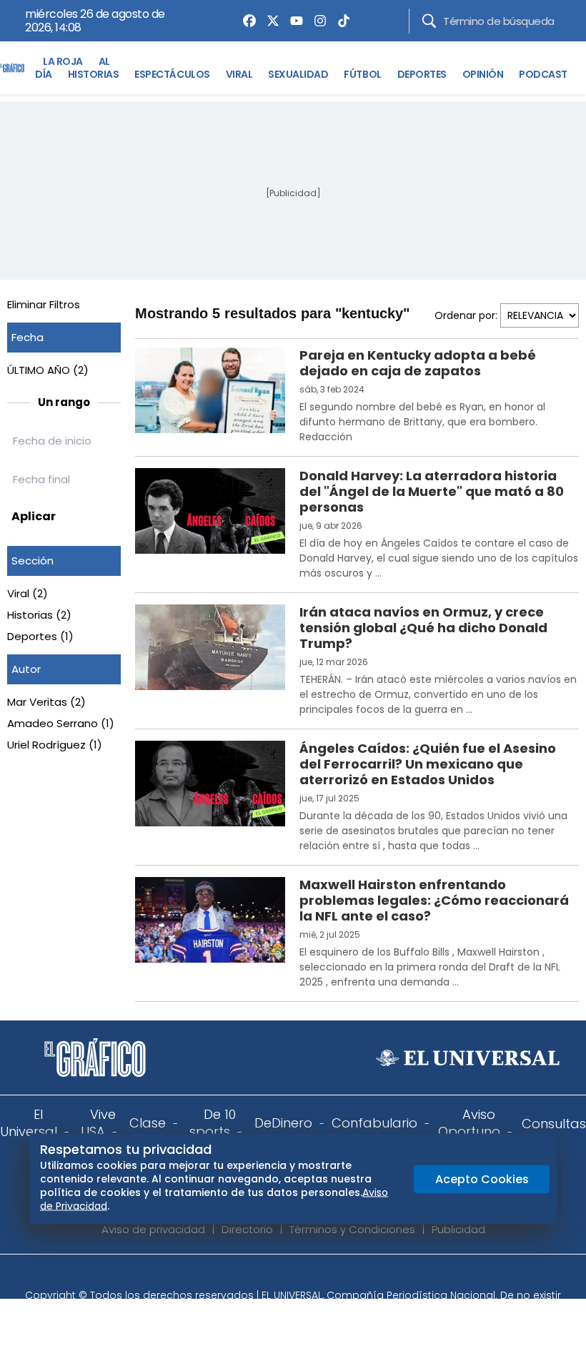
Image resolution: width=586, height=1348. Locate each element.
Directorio (247, 1229)
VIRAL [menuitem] (239, 74)
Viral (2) (27, 593)
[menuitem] (245, 20)
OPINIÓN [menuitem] (483, 74)
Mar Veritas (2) (46, 701)
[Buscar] (429, 21)
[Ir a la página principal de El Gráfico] (12, 68)
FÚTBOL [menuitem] (362, 74)
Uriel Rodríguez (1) (54, 744)
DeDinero (283, 1123)
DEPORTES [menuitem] (422, 74)
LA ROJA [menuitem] (63, 61)
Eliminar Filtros (43, 304)
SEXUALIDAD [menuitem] (298, 74)
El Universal (28, 1122)
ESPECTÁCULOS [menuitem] (171, 74)
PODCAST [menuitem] (543, 74)
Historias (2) (39, 614)
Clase (147, 1123)
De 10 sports (212, 1122)
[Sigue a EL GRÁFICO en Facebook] (278, 1276)
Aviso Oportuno (469, 1122)
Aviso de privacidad (153, 1229)
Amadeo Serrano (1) (60, 723)
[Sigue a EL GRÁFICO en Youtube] (308, 1276)
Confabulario (374, 1123)
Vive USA (98, 1122)
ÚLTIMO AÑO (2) (48, 370)
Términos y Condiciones (352, 1229)
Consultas (554, 1123)
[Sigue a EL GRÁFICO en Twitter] (288, 1276)
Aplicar (33, 516)
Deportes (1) (40, 636)
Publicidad (458, 1229)
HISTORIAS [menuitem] (93, 74)
